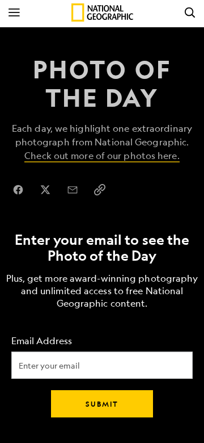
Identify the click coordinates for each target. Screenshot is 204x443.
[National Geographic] (102, 12)
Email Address (41, 341)
